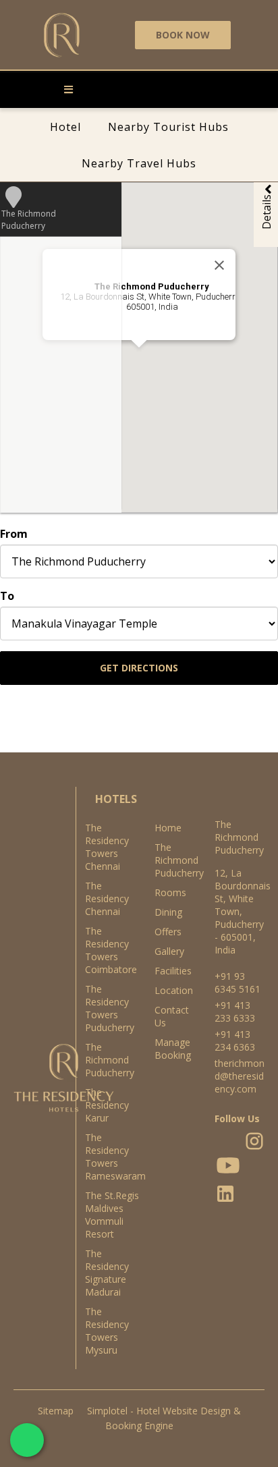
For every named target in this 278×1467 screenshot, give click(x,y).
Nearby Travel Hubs (139, 163)
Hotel (65, 126)
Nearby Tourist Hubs (168, 126)
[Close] (219, 265)
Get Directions (139, 667)
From (14, 533)
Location (171, 990)
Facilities (171, 970)
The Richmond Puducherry (171, 860)
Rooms (170, 892)
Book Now (183, 34)
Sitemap (56, 1410)
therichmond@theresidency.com (240, 1076)
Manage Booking (171, 1048)
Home (168, 827)
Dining (168, 912)
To (7, 595)
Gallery (169, 951)
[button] (162, 213)
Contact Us (171, 1016)
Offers (168, 931)
